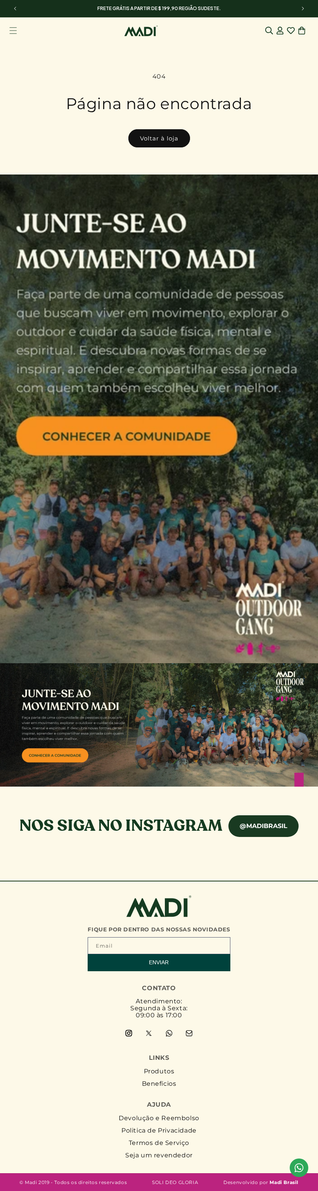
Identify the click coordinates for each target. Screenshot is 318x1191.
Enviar (159, 962)
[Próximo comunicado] (302, 8)
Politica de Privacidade (159, 1130)
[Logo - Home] (159, 915)
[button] (13, 30)
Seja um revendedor (159, 1155)
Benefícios (159, 1083)
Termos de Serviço (159, 1143)
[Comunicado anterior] (15, 8)
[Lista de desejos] (291, 30)
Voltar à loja (159, 138)
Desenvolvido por (261, 1182)
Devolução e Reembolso (159, 1118)
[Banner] (159, 481)
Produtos (159, 1071)
